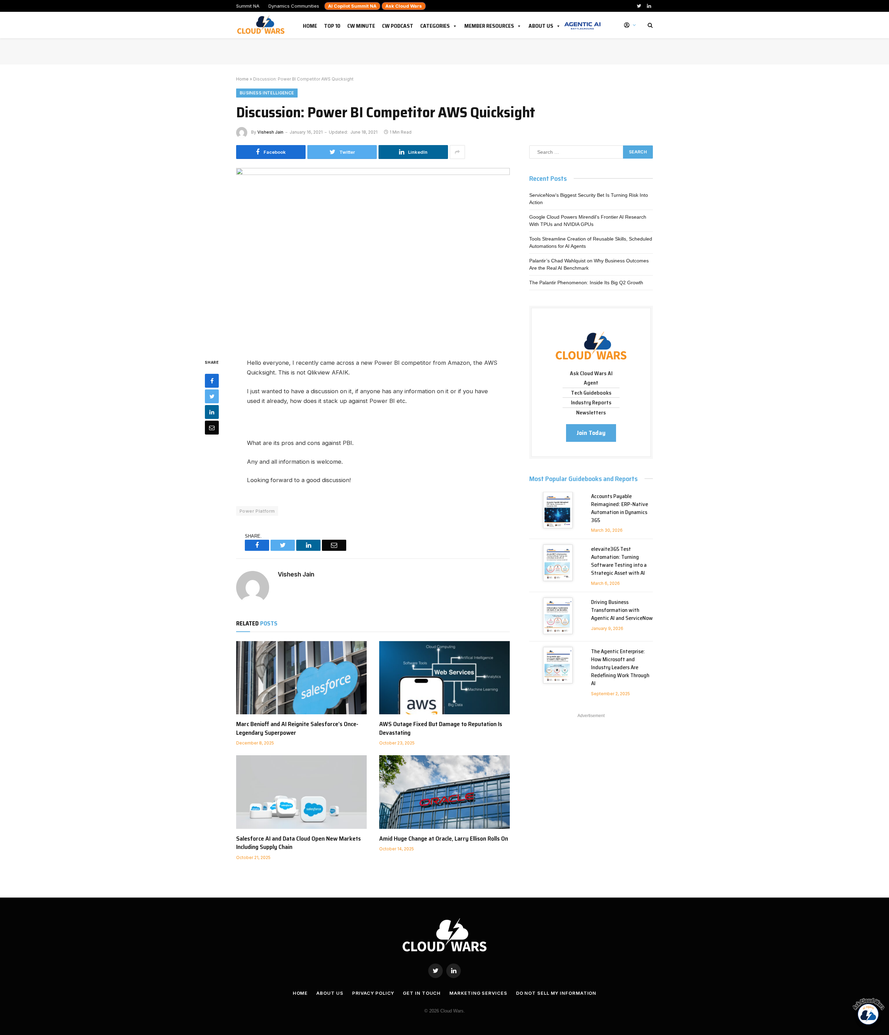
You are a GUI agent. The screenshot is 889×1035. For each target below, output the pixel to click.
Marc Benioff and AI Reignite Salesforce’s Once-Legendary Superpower (297, 728)
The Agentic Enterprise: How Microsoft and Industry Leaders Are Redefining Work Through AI (620, 667)
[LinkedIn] (212, 412)
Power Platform (257, 511)
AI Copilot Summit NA (352, 6)
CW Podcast (397, 25)
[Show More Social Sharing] (457, 152)
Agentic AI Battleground (582, 22)
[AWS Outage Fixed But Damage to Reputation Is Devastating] (444, 678)
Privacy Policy (373, 993)
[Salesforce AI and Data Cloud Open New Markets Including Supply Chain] (301, 792)
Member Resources (489, 25)
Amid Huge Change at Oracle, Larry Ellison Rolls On (443, 838)
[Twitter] (212, 396)
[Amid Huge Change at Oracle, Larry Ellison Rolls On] (444, 792)
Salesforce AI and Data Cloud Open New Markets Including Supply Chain (298, 842)
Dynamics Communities (293, 6)
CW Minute (361, 25)
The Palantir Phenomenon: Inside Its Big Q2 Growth (586, 282)
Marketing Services (478, 993)
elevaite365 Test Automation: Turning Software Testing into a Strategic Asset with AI (619, 561)
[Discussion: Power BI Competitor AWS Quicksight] (373, 257)
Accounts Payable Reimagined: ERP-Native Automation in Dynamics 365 (619, 508)
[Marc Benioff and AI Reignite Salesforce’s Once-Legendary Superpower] (301, 678)
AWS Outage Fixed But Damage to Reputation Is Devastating (440, 728)
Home (310, 25)
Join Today (591, 433)
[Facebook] (212, 381)
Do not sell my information (556, 993)
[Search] (649, 25)
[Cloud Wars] (261, 25)
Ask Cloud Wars (403, 6)
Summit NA (247, 6)
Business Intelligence (267, 92)
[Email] (212, 428)
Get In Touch (422, 993)
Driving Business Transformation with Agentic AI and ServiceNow (622, 610)
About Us (541, 25)
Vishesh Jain (270, 132)
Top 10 (332, 25)
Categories (435, 25)
